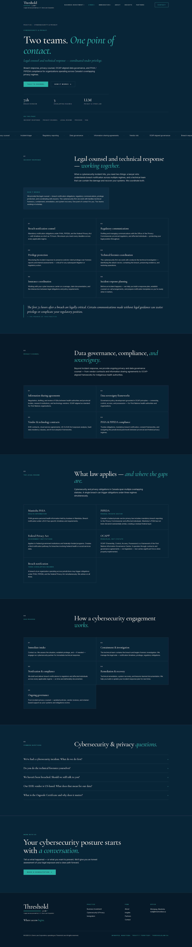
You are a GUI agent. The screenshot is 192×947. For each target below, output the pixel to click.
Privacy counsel (50, 120)
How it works (62, 84)
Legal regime (66, 120)
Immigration (105, 5)
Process (78, 120)
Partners (140, 5)
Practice (28, 25)
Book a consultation (39, 872)
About (118, 5)
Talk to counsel (36, 84)
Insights (128, 5)
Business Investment (74, 5)
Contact (162, 5)
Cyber (91, 5)
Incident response (32, 120)
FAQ (86, 120)
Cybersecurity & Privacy (96, 912)
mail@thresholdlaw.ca (158, 912)
